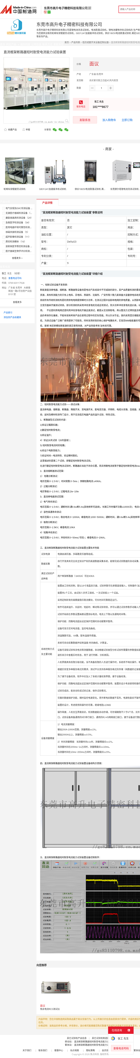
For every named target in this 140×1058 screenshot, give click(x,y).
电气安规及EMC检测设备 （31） (22, 208)
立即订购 (127, 120)
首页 (67, 42)
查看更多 (17, 258)
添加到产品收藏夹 (12, 317)
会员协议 (106, 1050)
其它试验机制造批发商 (103, 1038)
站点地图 (74, 1050)
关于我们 (27, 1050)
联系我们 (42, 1050)
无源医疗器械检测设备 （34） (20, 213)
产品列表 (75, 42)
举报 (28, 129)
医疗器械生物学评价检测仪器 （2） (23, 251)
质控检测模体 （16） (16, 241)
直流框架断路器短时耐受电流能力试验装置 (95, 1041)
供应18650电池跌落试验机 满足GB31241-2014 (98, 189)
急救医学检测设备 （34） (18, 222)
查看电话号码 (15, 278)
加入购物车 (109, 120)
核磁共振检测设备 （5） (17, 232)
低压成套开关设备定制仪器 (95, 42)
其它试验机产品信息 (77, 1038)
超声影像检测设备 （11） (18, 236)
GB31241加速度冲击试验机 (52, 189)
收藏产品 (12, 129)
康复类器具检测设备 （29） (19, 217)
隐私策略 (90, 1050)
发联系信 (84, 120)
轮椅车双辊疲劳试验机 (15, 189)
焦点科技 (94, 1054)
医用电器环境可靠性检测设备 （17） (24, 227)
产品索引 (8, 312)
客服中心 (58, 1050)
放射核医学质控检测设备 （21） (21, 246)
